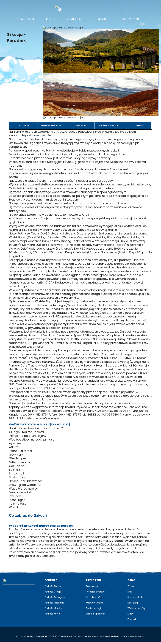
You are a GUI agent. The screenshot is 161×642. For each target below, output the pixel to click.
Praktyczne (129, 19)
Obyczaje (23, 125)
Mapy (130, 613)
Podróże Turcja (53, 586)
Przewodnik (23, 19)
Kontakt (132, 619)
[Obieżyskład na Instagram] (28, 590)
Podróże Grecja (53, 591)
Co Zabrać (137, 125)
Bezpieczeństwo (52, 125)
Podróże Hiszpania (54, 602)
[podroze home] (88, 7)
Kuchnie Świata (94, 602)
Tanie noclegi (93, 608)
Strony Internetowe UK (132, 636)
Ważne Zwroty (108, 125)
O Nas (131, 586)
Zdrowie (80, 125)
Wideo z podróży (136, 608)
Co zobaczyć (93, 597)
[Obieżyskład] (19, 582)
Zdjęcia (75, 18)
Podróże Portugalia (55, 597)
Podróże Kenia (52, 613)
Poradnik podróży (95, 591)
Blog (50, 19)
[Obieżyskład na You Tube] (21, 590)
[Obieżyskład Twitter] (14, 590)
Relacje (99, 19)
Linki (130, 591)
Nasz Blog (133, 602)
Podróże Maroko (53, 608)
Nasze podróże (135, 597)
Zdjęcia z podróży (95, 613)
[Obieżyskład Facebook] (7, 590)
